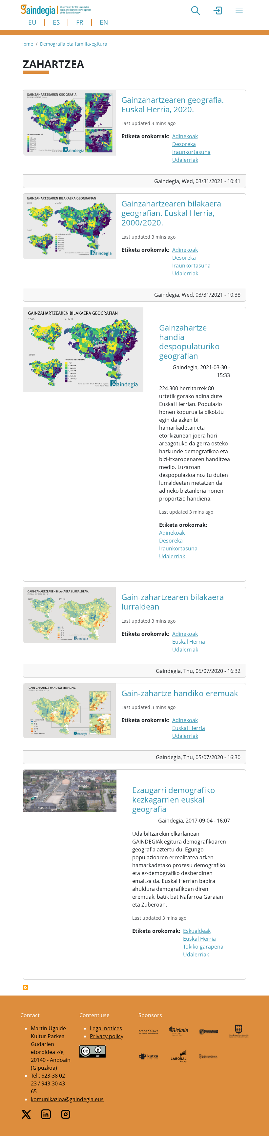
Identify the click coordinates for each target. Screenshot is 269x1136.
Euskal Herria (188, 641)
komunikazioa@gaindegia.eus (67, 1099)
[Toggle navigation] (239, 10)
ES (56, 22)
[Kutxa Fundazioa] (148, 1056)
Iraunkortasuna (191, 152)
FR (79, 22)
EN (104, 22)
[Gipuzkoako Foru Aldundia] (239, 1031)
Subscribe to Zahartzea (25, 987)
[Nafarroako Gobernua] (208, 1056)
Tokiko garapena (203, 946)
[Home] (58, 10)
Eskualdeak (197, 930)
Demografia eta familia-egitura (73, 44)
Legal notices (106, 1028)
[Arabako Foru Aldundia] (148, 1031)
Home (26, 44)
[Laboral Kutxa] (179, 1056)
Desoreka (184, 144)
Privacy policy (106, 1036)
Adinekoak (185, 136)
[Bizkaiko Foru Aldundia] (179, 1031)
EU (32, 22)
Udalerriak (185, 159)
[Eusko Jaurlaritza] (208, 1031)
